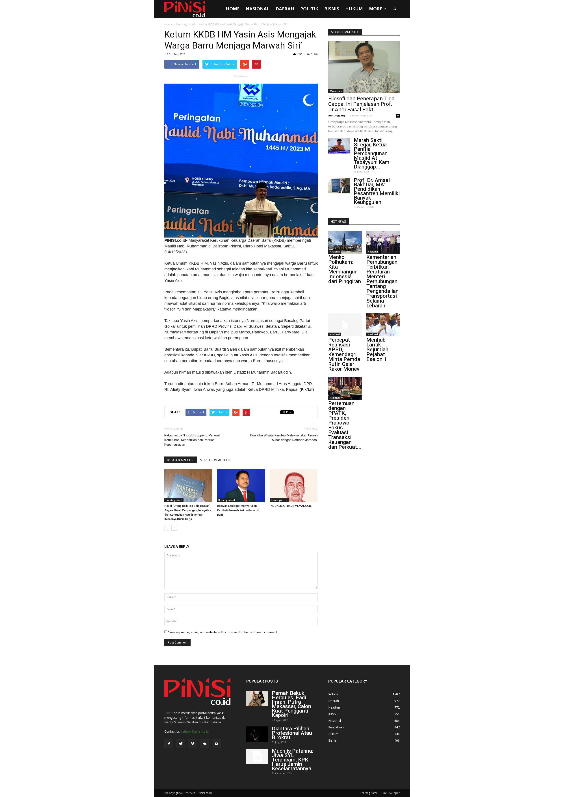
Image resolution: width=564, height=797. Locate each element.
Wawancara (336, 91)
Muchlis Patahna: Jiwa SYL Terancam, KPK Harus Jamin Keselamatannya (292, 760)
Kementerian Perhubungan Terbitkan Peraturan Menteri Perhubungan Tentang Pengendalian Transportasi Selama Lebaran (382, 281)
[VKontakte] (204, 743)
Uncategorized (185, 24)
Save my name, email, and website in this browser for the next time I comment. (223, 632)
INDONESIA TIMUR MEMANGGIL (291, 505)
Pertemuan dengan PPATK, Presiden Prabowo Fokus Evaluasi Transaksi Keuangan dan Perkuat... (345, 425)
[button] (394, 9)
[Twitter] (180, 743)
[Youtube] (216, 743)
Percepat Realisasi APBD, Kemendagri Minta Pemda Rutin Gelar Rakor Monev (344, 354)
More (375, 9)
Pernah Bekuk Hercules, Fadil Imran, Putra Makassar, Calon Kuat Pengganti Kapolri (291, 704)
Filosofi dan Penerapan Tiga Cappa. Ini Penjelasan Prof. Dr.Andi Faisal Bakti (361, 104)
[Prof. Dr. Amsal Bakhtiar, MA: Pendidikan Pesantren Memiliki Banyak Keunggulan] (339, 185)
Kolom (333, 694)
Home (232, 9)
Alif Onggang (336, 115)
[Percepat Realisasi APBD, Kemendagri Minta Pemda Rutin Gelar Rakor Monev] (345, 324)
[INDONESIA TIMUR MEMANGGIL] (294, 485)
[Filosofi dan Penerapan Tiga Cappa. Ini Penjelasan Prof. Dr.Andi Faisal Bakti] (364, 67)
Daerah (285, 9)
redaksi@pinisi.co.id (195, 731)
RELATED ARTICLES (181, 460)
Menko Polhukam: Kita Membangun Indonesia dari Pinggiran (344, 269)
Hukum (354, 9)
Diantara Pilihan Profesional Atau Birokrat (292, 733)
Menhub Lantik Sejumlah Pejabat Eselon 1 (377, 349)
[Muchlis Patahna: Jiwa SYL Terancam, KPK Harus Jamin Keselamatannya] (257, 756)
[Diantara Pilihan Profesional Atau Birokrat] (257, 734)
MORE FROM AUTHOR (215, 460)
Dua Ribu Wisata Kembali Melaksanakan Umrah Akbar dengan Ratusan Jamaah (284, 437)
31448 (314, 54)
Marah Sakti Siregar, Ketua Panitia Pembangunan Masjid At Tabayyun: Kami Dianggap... (372, 153)
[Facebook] (168, 743)
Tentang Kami (368, 793)
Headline (334, 707)
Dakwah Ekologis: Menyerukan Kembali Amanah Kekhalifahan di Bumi (238, 510)
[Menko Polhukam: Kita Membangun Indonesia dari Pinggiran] (345, 242)
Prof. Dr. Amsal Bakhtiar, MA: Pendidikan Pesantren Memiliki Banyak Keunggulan (377, 191)
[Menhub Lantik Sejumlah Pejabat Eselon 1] (383, 324)
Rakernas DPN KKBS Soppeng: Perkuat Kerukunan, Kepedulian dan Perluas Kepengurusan (192, 440)
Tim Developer (390, 793)
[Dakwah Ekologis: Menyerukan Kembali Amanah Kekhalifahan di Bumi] (241, 485)
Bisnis (331, 9)
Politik (309, 9)
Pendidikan (336, 727)
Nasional (257, 9)
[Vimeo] (192, 743)
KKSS (332, 714)
